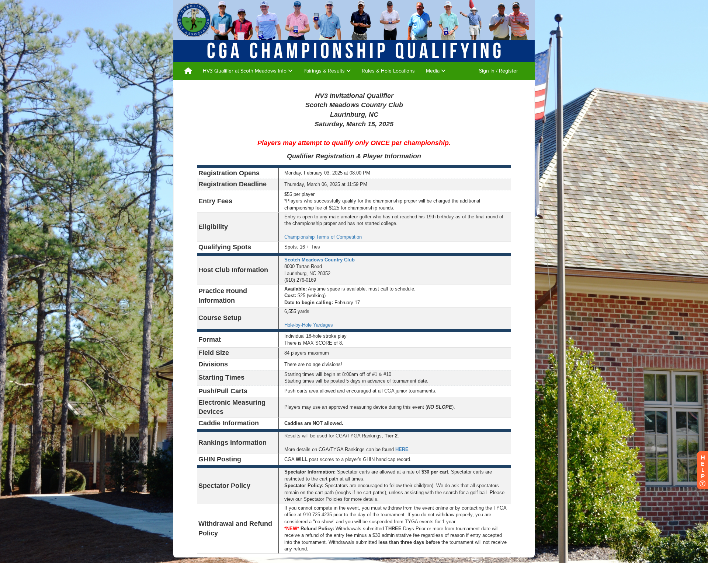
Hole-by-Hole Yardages (308, 325)
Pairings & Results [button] (324, 71)
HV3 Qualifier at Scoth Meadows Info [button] (245, 71)
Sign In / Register (498, 71)
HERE (402, 449)
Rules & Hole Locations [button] (388, 71)
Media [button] (433, 71)
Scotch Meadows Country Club (319, 260)
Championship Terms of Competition (323, 237)
